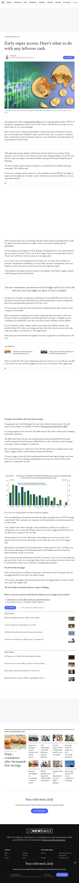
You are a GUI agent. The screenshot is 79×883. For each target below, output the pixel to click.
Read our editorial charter (53, 840)
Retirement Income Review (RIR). (54, 427)
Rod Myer (13, 55)
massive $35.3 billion (33, 122)
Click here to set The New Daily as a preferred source (28, 600)
